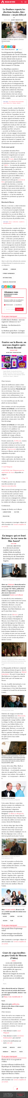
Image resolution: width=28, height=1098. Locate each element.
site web (9, 1043)
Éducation (13, 350)
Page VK (5, 478)
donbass (13, 269)
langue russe (7, 512)
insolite (13, 1051)
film (11, 920)
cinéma (12, 916)
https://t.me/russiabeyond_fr (13, 997)
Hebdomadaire (9, 304)
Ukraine (11, 159)
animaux (5, 1051)
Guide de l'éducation (9, 282)
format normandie (9, 273)
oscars (5, 920)
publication (15, 1004)
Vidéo (14, 960)
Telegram (11, 584)
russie (5, 916)
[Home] (3, 2)
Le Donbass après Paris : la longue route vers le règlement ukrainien (13, 332)
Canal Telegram (7, 467)
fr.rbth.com (17, 441)
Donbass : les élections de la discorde (11, 326)
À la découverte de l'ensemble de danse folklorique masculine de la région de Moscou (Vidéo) (13, 1071)
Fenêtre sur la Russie (16, 595)
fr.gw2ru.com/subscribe (9, 486)
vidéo (21, 1051)
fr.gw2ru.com (11, 449)
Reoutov (15, 614)
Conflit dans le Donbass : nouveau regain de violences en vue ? (13, 321)
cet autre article (10, 909)
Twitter (20, 49)
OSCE (6, 165)
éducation (6, 516)
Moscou (12, 1047)
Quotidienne (19, 304)
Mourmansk (21, 716)
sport (19, 1047)
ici (12, 1094)
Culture (13, 543)
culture (16, 512)
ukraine (5, 269)
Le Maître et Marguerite (16, 813)
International (7, 277)
